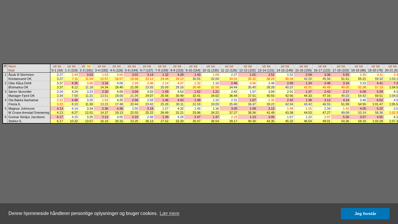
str (55, 66)
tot (59, 66)
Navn (12, 66)
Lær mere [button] (169, 213)
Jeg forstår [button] (365, 213)
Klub (11, 70)
